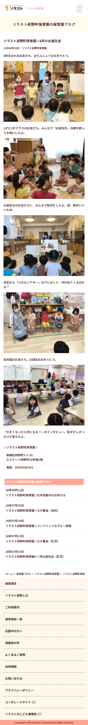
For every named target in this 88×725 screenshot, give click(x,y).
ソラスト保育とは (16, 595)
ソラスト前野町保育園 (47, 573)
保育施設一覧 (13, 619)
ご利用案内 (12, 607)
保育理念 (11, 583)
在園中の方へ (13, 631)
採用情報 (11, 666)
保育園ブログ (23, 573)
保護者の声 (12, 643)
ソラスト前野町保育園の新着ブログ (28, 482)
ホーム (9, 573)
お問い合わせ (13, 678)
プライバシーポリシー (19, 690)
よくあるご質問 (15, 655)
